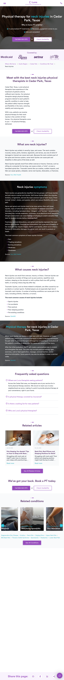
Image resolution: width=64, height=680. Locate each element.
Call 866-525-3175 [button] (21, 39)
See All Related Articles (32, 471)
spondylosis (35, 537)
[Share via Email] (33, 676)
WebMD (13, 316)
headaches (44, 537)
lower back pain (54, 537)
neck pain (30, 535)
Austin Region (23, 64)
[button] (4, 3)
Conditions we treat (46, 64)
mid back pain (6, 537)
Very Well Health (15, 175)
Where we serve (10, 64)
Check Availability (43, 39)
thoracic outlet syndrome (20, 537)
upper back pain (51, 535)
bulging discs (40, 535)
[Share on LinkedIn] (47, 676)
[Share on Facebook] (40, 676)
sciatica (23, 535)
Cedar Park (33, 64)
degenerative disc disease (10, 535)
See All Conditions (32, 543)
